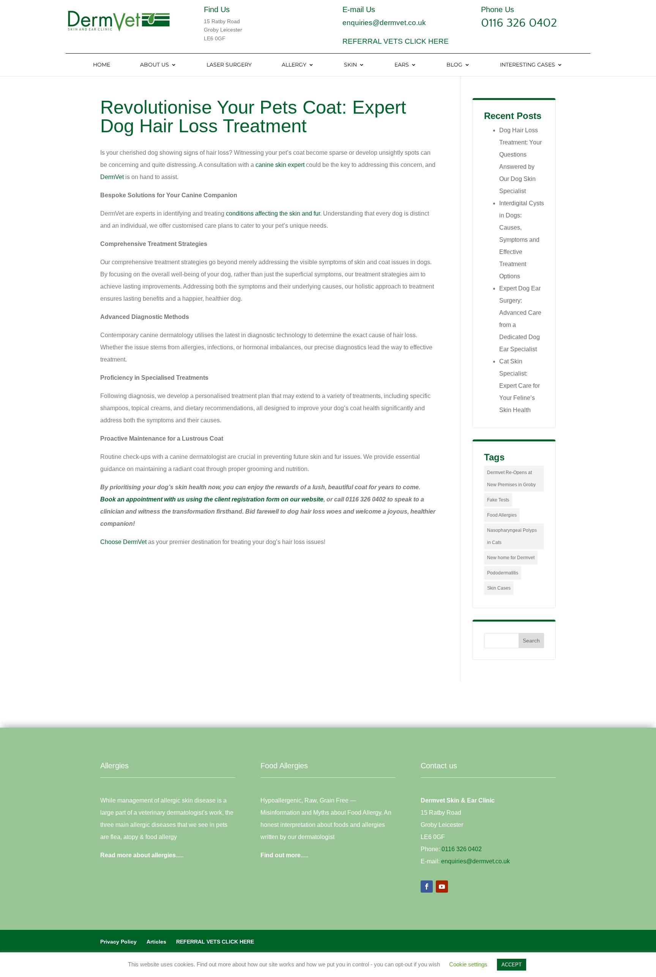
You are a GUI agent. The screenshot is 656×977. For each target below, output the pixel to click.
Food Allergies (502, 515)
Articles (156, 942)
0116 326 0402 (519, 23)
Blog (454, 65)
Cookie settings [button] (468, 964)
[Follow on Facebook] (427, 886)
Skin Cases (499, 588)
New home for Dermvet (511, 557)
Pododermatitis (502, 573)
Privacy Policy (118, 942)
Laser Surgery (229, 65)
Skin (350, 65)
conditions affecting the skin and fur (273, 213)
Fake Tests (498, 500)
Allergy (294, 65)
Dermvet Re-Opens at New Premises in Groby (511, 478)
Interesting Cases (527, 65)
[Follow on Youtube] (442, 886)
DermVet (112, 177)
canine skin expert (280, 165)
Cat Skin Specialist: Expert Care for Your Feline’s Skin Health (519, 385)
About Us (154, 65)
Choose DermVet (123, 542)
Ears (401, 65)
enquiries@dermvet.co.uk (384, 23)
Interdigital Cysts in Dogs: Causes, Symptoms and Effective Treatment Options (521, 239)
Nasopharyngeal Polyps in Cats (512, 536)
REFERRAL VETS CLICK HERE (395, 41)
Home (101, 65)
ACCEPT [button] (511, 964)
